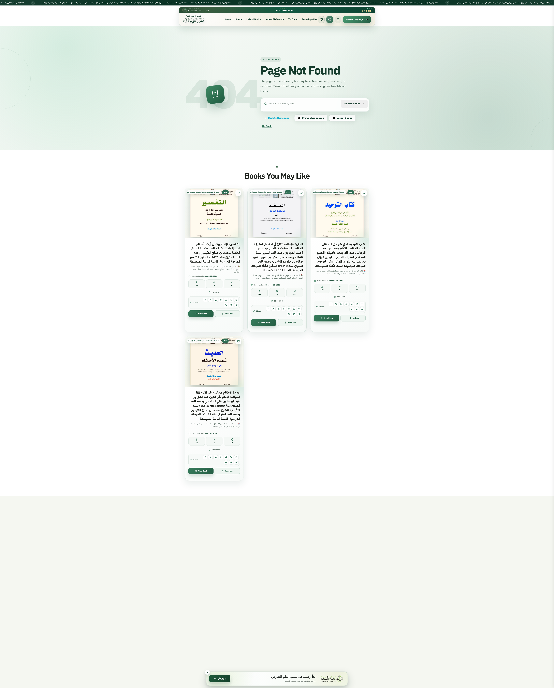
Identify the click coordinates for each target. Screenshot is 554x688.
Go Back (267, 126)
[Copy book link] (226, 305)
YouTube (292, 19)
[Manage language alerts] (338, 19)
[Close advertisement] (207, 672)
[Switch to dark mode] (329, 19)
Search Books (352, 103)
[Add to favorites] (238, 193)
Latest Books (253, 19)
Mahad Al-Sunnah (275, 19)
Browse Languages (313, 118)
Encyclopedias (309, 19)
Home (228, 19)
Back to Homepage (278, 118)
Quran (238, 19)
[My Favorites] (321, 19)
